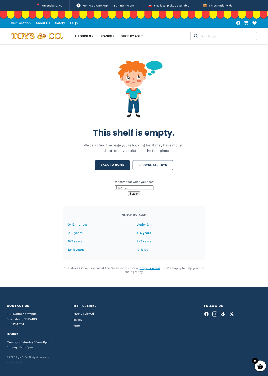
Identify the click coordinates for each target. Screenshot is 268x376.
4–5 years (144, 233)
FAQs (74, 23)
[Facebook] (206, 314)
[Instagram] (214, 314)
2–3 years (75, 233)
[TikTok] (223, 314)
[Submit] (195, 36)
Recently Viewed (83, 313)
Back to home (112, 165)
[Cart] (246, 23)
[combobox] (223, 36)
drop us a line (150, 268)
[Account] (238, 23)
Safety (60, 23)
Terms (76, 326)
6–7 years (75, 241)
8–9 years (144, 241)
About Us (43, 23)
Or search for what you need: (134, 182)
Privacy (77, 320)
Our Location (21, 23)
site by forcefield (15, 362)
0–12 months (78, 224)
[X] (231, 314)
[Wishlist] (254, 23)
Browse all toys (153, 165)
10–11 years (76, 250)
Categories (82, 36)
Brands (107, 36)
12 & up (142, 250)
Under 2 (143, 224)
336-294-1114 (15, 324)
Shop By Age (132, 36)
